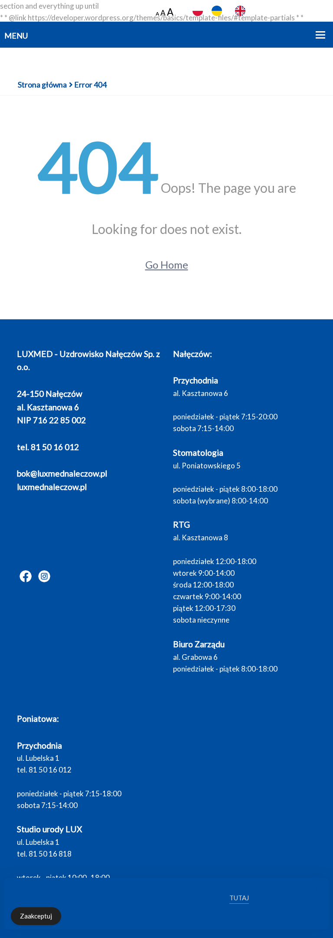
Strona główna (42, 84)
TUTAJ (239, 898)
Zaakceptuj (36, 916)
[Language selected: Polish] (232, 11)
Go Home (166, 264)
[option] (219, 11)
